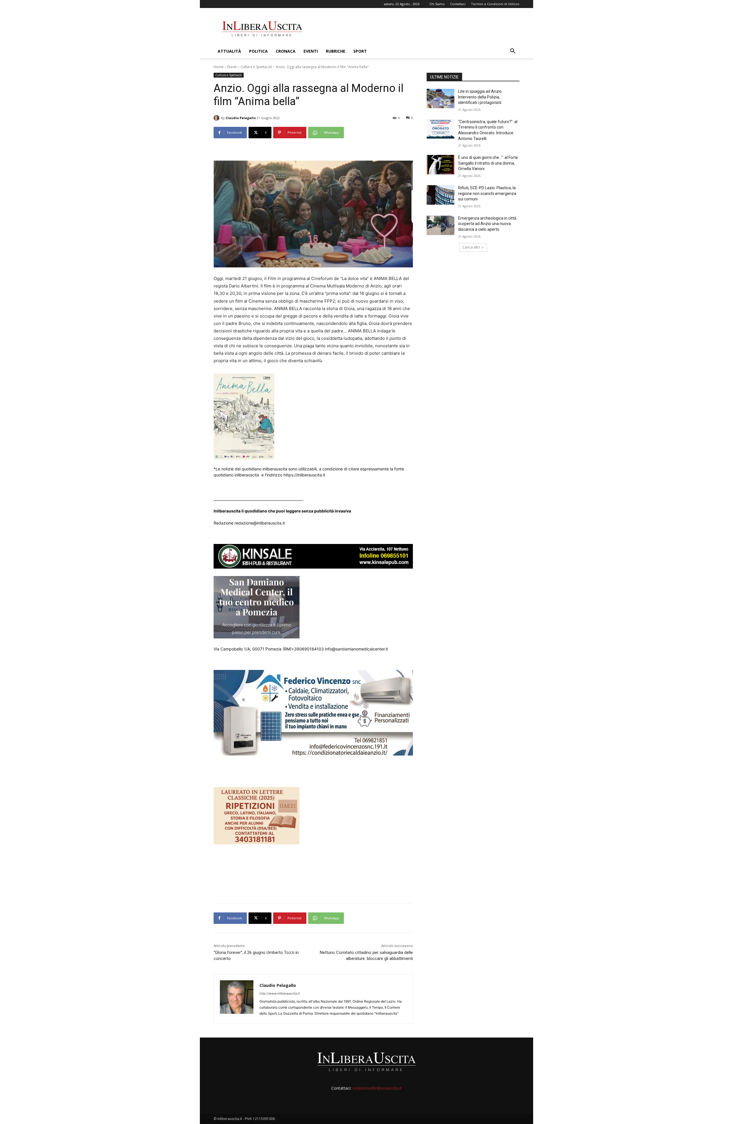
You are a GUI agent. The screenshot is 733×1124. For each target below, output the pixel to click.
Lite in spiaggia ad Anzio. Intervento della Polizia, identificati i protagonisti (480, 97)
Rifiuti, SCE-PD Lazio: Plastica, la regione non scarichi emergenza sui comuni (487, 193)
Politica (258, 51)
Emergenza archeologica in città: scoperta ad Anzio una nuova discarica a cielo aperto (487, 224)
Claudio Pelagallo (241, 118)
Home (219, 66)
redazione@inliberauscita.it (377, 1088)
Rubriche (335, 51)
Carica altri (471, 247)
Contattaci (458, 4)
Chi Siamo (437, 4)
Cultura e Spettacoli (256, 66)
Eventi (311, 51)
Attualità (229, 51)
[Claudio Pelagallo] (217, 118)
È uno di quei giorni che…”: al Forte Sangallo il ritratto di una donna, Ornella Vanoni (488, 163)
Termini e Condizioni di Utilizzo (495, 4)
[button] (512, 51)
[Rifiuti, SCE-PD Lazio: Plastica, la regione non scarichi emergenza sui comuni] (440, 195)
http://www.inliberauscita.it (279, 993)
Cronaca (285, 51)
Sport (360, 51)
